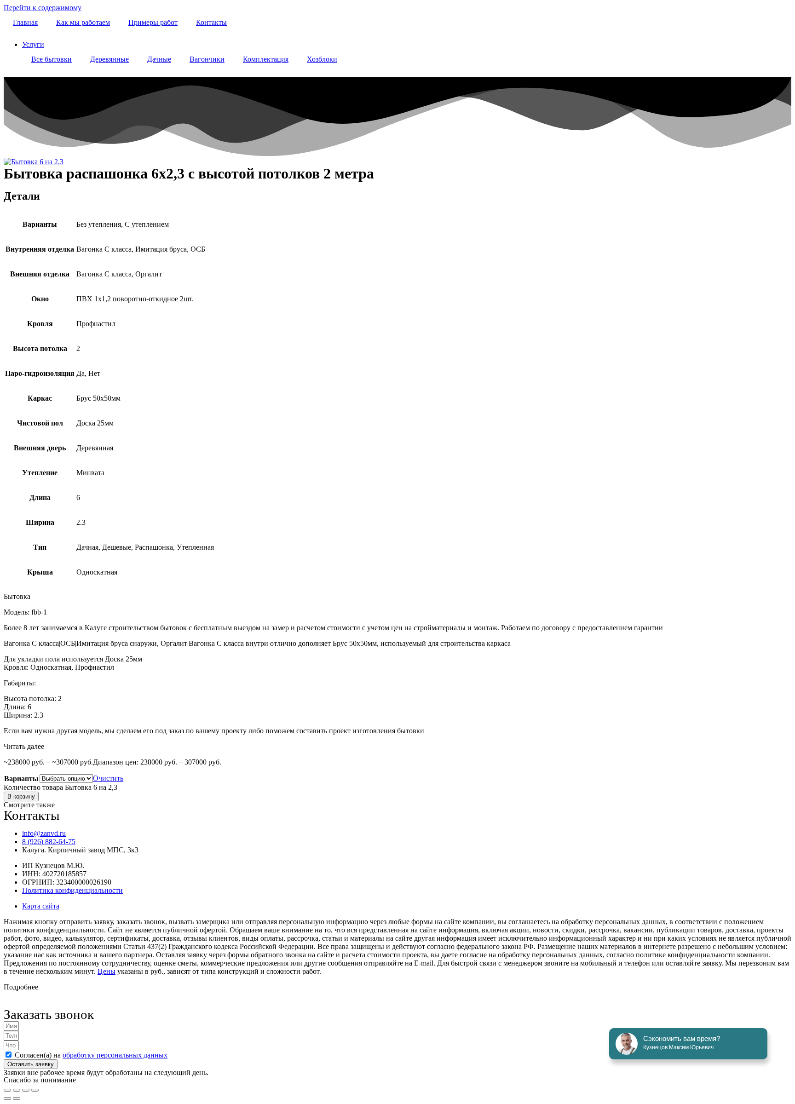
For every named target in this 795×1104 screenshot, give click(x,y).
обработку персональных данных (115, 1055)
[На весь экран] (16, 1090)
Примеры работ (153, 22)
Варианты (21, 778)
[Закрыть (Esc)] (35, 1090)
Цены (106, 971)
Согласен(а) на (91, 1055)
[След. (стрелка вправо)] (16, 1098)
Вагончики (207, 59)
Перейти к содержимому (42, 8)
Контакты (211, 22)
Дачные (159, 59)
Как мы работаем (83, 22)
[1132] (33, 162)
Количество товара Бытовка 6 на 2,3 (60, 787)
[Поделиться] (25, 1090)
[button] (397, 746)
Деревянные (109, 59)
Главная (25, 22)
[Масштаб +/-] (7, 1090)
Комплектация (265, 59)
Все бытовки (51, 59)
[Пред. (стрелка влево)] (7, 1098)
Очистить (108, 778)
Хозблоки (322, 59)
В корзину (21, 796)
